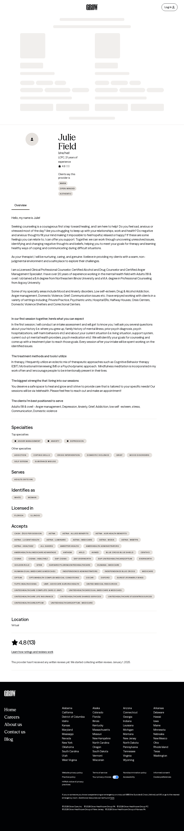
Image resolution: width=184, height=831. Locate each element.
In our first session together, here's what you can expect (48, 318)
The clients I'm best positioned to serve (37, 401)
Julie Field (67, 142)
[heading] (23, 642)
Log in (168, 7)
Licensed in (22, 508)
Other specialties (21, 448)
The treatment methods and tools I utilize (39, 356)
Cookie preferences (162, 777)
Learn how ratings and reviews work (32, 652)
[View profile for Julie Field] (32, 153)
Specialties (22, 427)
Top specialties (20, 434)
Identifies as (23, 490)
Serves (18, 472)
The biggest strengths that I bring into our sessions (45, 380)
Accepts (19, 526)
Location (20, 619)
